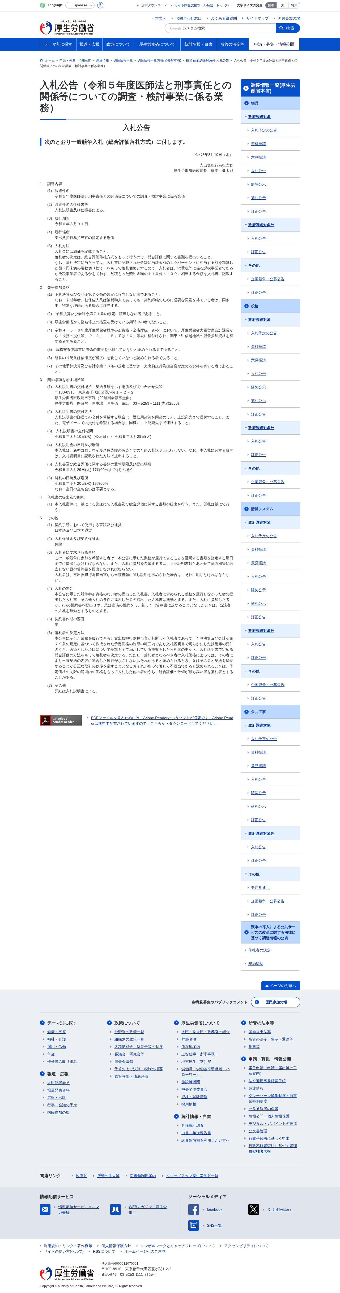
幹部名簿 (188, 1039)
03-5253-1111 (131, 1274)
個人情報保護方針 (116, 1246)
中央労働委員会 (194, 1089)
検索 (290, 28)
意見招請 (258, 157)
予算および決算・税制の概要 (138, 1069)
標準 (271, 5)
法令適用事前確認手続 (267, 1081)
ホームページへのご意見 (145, 1251)
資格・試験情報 (194, 1097)
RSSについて (104, 1251)
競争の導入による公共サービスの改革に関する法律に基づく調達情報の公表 (273, 932)
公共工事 (258, 712)
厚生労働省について (200, 1023)
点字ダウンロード (154, 5)
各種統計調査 (192, 1125)
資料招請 (258, 144)
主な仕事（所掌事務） (200, 1054)
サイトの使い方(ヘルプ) (64, 1251)
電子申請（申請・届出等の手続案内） (273, 1071)
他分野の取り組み (62, 1061)
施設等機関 (190, 1082)
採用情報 (188, 1104)
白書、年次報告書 (196, 1133)
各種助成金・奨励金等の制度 (138, 1047)
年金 (51, 1054)
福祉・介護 (56, 1039)
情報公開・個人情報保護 (269, 1116)
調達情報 (256, 1088)
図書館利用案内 (143, 1176)
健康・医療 (56, 1032)
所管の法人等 (108, 1176)
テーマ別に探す (62, 1023)
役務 (254, 306)
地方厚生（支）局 (196, 1061)
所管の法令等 (261, 1023)
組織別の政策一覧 (129, 1039)
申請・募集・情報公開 (270, 1059)
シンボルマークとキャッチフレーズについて (178, 1246)
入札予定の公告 (264, 130)
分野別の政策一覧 (129, 1032)
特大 (294, 5)
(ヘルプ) (223, 5)
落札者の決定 (259, 950)
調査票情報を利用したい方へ (205, 1140)
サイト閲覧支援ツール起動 (194, 5)
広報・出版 (56, 1097)
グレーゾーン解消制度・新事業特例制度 (273, 1098)
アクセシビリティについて (246, 1246)
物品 (254, 103)
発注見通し (260, 887)
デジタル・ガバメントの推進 (273, 1123)
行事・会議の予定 (62, 1105)
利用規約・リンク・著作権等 (68, 1246)
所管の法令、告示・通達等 (271, 1039)
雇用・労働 (56, 1047)
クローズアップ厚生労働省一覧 (192, 1176)
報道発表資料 (58, 1090)
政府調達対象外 (261, 225)
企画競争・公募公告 (267, 279)
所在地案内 (190, 1047)
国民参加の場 (289, 18)
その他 (254, 265)
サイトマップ (257, 18)
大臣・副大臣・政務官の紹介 (205, 1032)
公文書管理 (258, 1131)
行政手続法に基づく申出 (269, 1138)
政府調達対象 (259, 117)
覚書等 (254, 1047)
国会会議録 (123, 1061)
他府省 (81, 1176)
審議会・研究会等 (129, 1054)
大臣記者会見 (58, 1083)
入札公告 (258, 171)
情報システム (262, 509)
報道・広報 (58, 1074)
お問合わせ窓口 (189, 18)
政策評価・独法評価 (131, 1076)
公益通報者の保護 (263, 1109)
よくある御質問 (224, 18)
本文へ (160, 18)
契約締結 (255, 964)
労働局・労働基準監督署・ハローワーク (205, 1072)
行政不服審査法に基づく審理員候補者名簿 (273, 1149)
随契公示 (258, 184)
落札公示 (258, 198)
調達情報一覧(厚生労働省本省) (273, 88)
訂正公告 (258, 211)
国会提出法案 (260, 1032)
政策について (127, 1023)
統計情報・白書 (196, 1116)
